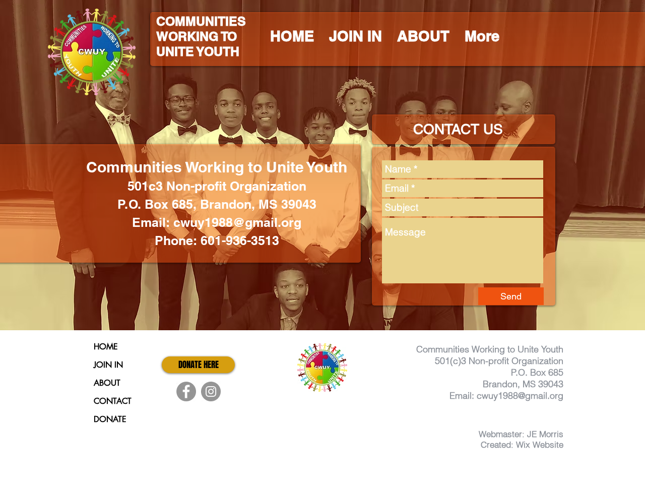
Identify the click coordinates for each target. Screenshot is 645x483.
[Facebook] (186, 391)
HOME (106, 346)
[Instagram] (211, 391)
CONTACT (113, 401)
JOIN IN (108, 364)
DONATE (110, 419)
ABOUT (107, 383)
